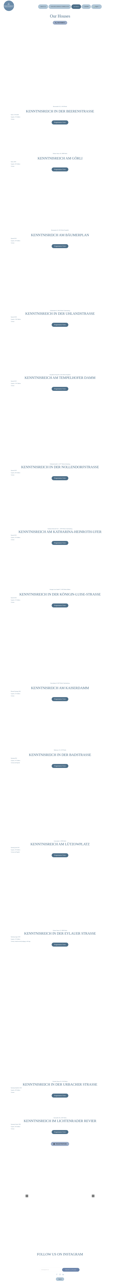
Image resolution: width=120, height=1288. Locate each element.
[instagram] (60, 1274)
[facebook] (57, 1274)
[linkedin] (63, 1274)
